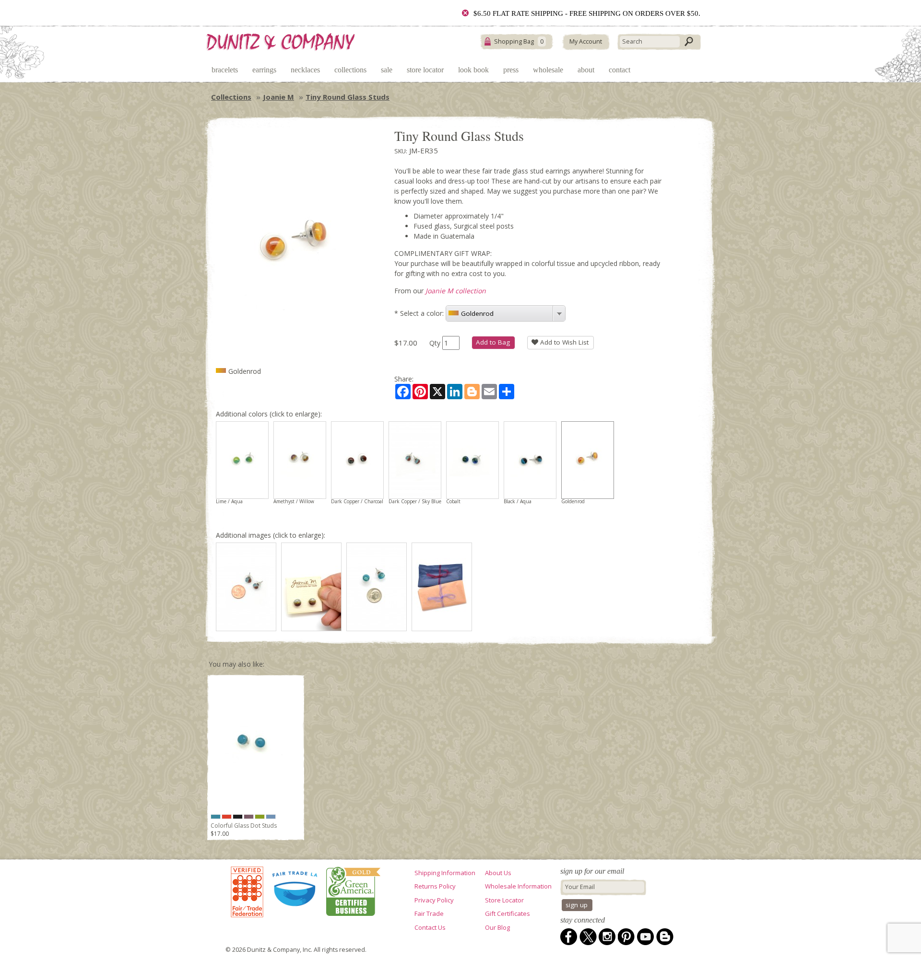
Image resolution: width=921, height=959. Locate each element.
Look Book (473, 70)
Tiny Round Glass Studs (348, 97)
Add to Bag (493, 342)
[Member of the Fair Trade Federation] (247, 892)
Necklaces (305, 70)
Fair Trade (429, 913)
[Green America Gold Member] (351, 892)
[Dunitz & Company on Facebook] (569, 937)
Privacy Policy (434, 900)
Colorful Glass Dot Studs (244, 825)
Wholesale (548, 70)
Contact (619, 70)
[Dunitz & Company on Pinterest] (626, 937)
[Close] (465, 13)
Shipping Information (444, 872)
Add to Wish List (563, 342)
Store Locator (425, 70)
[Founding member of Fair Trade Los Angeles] (295, 892)
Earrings (264, 70)
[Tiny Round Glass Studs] (246, 587)
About (586, 70)
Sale (386, 70)
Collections (350, 70)
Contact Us (430, 927)
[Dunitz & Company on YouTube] (645, 937)
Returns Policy (435, 886)
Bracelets (225, 70)
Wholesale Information (518, 886)
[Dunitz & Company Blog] (664, 937)
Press (511, 70)
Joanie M (278, 97)
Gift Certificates (507, 913)
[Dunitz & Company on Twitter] (588, 937)
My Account (585, 41)
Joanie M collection (455, 290)
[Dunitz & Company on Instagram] (607, 937)
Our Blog (497, 927)
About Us (498, 872)
